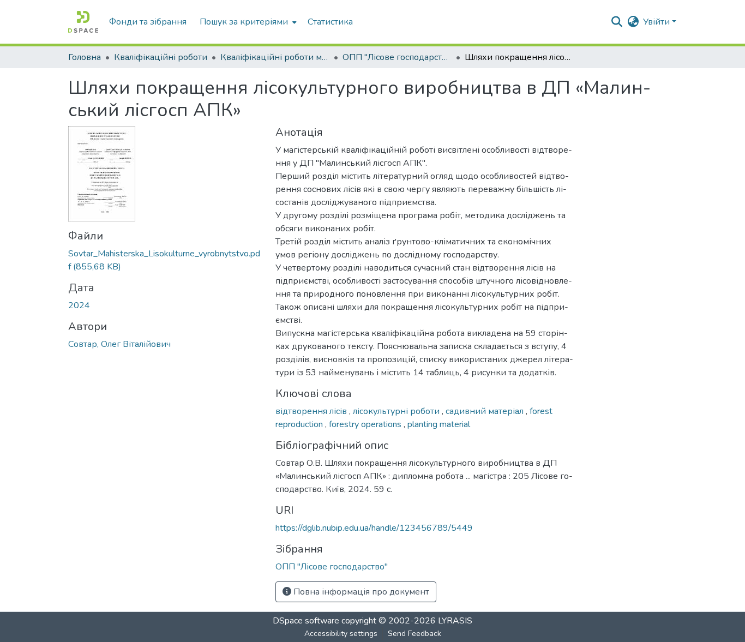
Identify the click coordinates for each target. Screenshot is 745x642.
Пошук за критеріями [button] (244, 22)
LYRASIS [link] (455, 621)
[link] (165, 260)
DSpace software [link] (306, 621)
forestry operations (366, 424)
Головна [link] (84, 57)
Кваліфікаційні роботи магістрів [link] (274, 57)
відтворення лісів (312, 411)
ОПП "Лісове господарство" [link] (397, 57)
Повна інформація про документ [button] (360, 592)
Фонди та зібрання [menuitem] (148, 22)
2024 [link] (79, 305)
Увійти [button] (657, 22)
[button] (83, 22)
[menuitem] (247, 22)
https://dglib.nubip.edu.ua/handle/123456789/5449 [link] (374, 528)
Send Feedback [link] (414, 633)
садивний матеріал (486, 411)
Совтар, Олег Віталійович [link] (119, 344)
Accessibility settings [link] (340, 633)
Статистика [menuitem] (330, 22)
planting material (438, 424)
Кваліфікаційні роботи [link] (160, 57)
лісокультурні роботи (397, 411)
